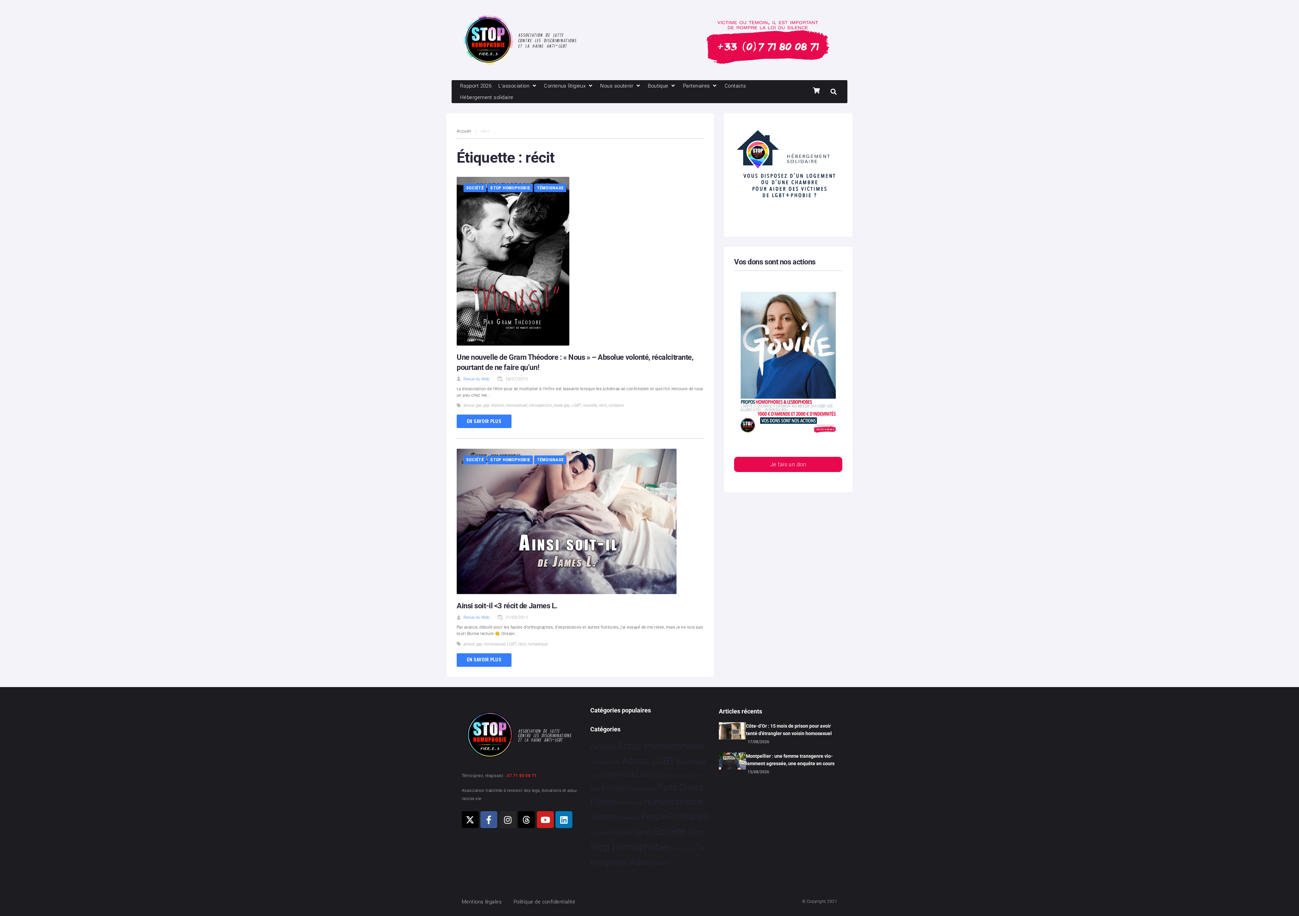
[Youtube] (545, 819)
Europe (612, 788)
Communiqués (625, 774)
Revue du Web (476, 379)
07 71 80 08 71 (522, 775)
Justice (604, 816)
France (603, 801)
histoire (497, 405)
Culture (660, 774)
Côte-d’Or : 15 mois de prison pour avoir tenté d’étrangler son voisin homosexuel (789, 729)
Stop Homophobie (510, 187)
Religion (621, 833)
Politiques (688, 816)
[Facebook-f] (488, 819)
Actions (603, 746)
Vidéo (639, 862)
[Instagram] (507, 819)
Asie (615, 762)
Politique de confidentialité (544, 902)
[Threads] (526, 819)
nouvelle (590, 405)
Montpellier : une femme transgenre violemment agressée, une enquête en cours (790, 759)
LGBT (576, 405)
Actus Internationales (660, 746)
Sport (695, 832)
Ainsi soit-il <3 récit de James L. (507, 606)
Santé (643, 832)
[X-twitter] (470, 819)
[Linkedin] (563, 819)
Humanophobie (673, 802)
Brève (595, 776)
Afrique (599, 762)
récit (603, 405)
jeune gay (562, 405)
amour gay (472, 405)
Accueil (464, 131)
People (654, 816)
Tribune (687, 849)
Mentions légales (482, 902)
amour (469, 644)
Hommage (630, 803)
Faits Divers (680, 787)
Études (660, 863)
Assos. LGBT (648, 761)
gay (486, 405)
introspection (540, 405)
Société (475, 187)
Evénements (641, 788)
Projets (599, 833)
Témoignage (550, 187)
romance (616, 405)
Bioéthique (691, 762)
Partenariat (629, 817)
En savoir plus (484, 421)
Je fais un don (788, 464)
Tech (674, 848)
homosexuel (516, 405)
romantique (538, 644)
